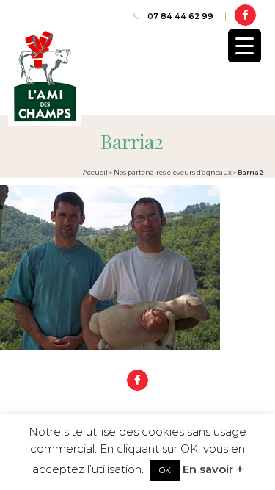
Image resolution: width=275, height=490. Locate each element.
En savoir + (213, 469)
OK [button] (165, 470)
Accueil (95, 172)
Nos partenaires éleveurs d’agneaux (173, 172)
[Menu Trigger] (244, 45)
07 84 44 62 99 (180, 16)
